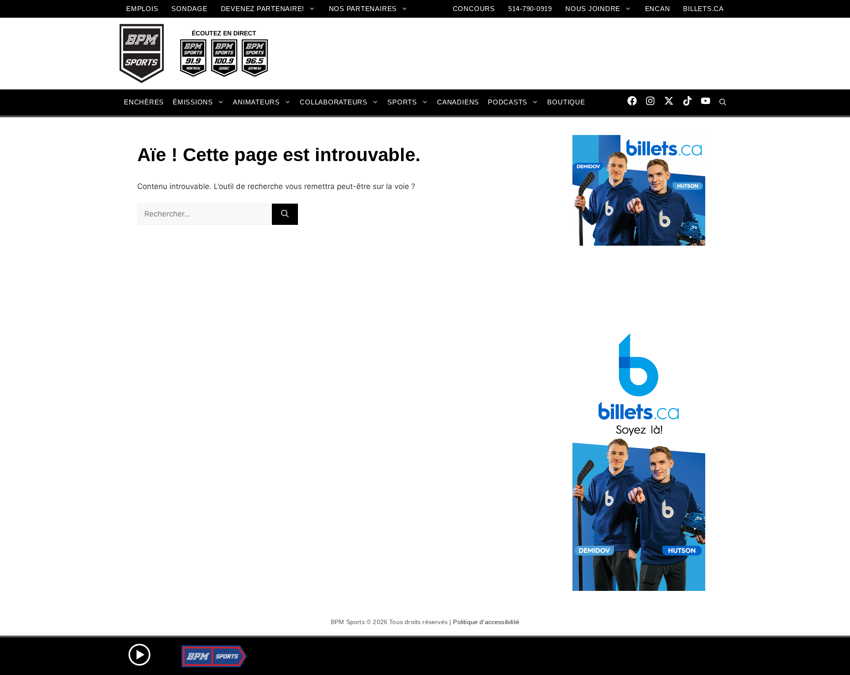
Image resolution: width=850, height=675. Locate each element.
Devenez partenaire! (263, 8)
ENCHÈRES (144, 102)
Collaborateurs (333, 102)
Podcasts (507, 102)
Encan (657, 8)
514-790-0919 (530, 8)
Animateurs (256, 102)
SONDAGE (189, 8)
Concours (474, 8)
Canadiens (458, 102)
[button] (722, 102)
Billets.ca (703, 8)
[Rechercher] (285, 214)
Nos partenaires (363, 8)
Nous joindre (592, 8)
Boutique (566, 102)
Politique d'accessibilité (486, 621)
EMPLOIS (142, 8)
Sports (402, 102)
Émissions (193, 102)
